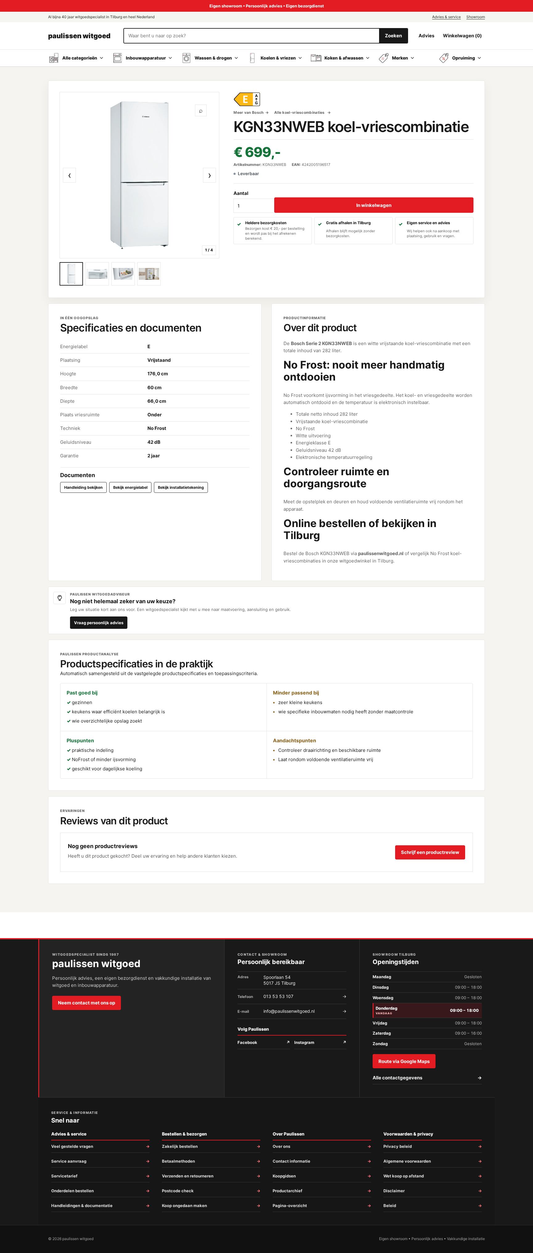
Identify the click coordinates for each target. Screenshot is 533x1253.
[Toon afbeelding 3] (123, 274)
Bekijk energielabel (130, 487)
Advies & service (446, 16)
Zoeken (393, 36)
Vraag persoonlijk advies (98, 622)
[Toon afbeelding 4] (149, 274)
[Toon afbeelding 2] (97, 274)
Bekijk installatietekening (181, 487)
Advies (426, 36)
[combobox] (251, 36)
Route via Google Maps (404, 1061)
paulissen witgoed (79, 36)
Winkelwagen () (462, 36)
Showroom (475, 16)
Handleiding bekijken (83, 487)
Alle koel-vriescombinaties (300, 112)
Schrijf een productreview (430, 852)
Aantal (240, 193)
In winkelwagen (373, 205)
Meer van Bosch (248, 112)
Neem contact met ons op (86, 1003)
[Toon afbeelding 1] (71, 274)
